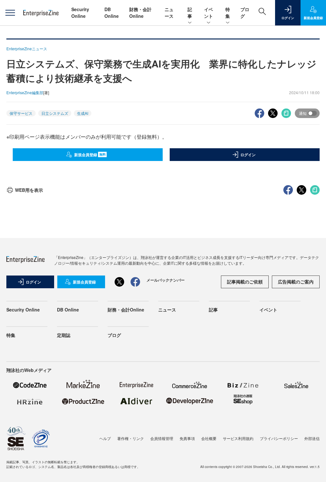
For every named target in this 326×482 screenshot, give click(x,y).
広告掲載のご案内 (296, 281)
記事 (190, 12)
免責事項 (187, 438)
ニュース (169, 12)
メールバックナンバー (165, 280)
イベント (208, 12)
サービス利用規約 (238, 438)
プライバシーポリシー (279, 438)
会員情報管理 (161, 438)
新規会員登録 (90, 154)
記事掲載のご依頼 (245, 281)
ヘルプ (105, 438)
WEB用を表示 (29, 190)
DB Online (111, 12)
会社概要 (208, 438)
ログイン (248, 154)
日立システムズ (54, 113)
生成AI (82, 113)
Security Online (80, 12)
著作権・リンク (130, 438)
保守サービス (21, 113)
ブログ (114, 335)
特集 (227, 12)
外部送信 (312, 438)
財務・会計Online (140, 12)
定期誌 (63, 335)
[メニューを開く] (10, 12)
